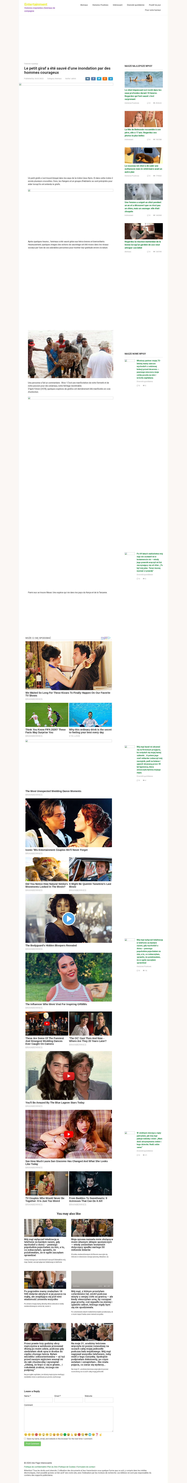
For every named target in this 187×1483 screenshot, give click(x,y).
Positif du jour (155, 5)
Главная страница (31, 64)
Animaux (84, 5)
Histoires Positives (100, 5)
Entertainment (35, 4)
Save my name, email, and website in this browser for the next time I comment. (60, 1439)
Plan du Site (52, 1467)
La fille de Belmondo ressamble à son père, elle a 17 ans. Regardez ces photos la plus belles (143, 132)
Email (57, 1396)
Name (27, 1396)
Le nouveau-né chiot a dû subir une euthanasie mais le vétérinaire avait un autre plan (143, 169)
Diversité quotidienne (135, 5)
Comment (28, 1405)
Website (88, 1396)
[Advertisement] (93, 37)
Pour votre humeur (153, 10)
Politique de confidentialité (35, 1467)
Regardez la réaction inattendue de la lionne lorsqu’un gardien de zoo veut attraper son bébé (143, 244)
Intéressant (117, 5)
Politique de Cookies (67, 1467)
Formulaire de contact (86, 1467)
